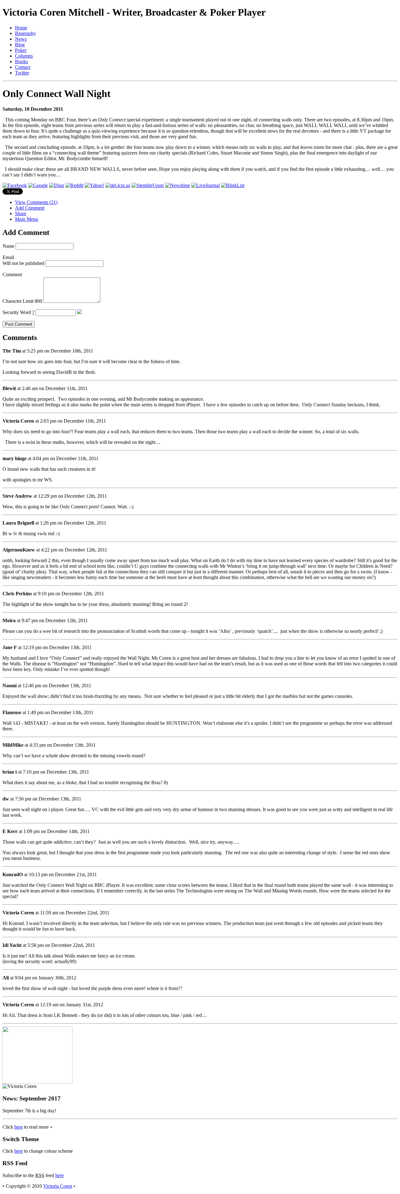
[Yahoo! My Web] (94, 185)
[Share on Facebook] (14, 185)
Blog (20, 44)
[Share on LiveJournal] (205, 185)
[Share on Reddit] (74, 185)
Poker (21, 50)
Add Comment (29, 208)
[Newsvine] (177, 185)
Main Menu (26, 219)
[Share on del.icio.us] (117, 185)
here (18, 1127)
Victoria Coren (57, 1186)
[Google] (38, 185)
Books (21, 61)
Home (21, 27)
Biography (25, 33)
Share (20, 213)
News (21, 39)
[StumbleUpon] (148, 185)
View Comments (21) (36, 202)
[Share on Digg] (56, 185)
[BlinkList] (232, 185)
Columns (24, 55)
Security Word (18, 312)
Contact (22, 67)
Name (8, 246)
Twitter (22, 72)
